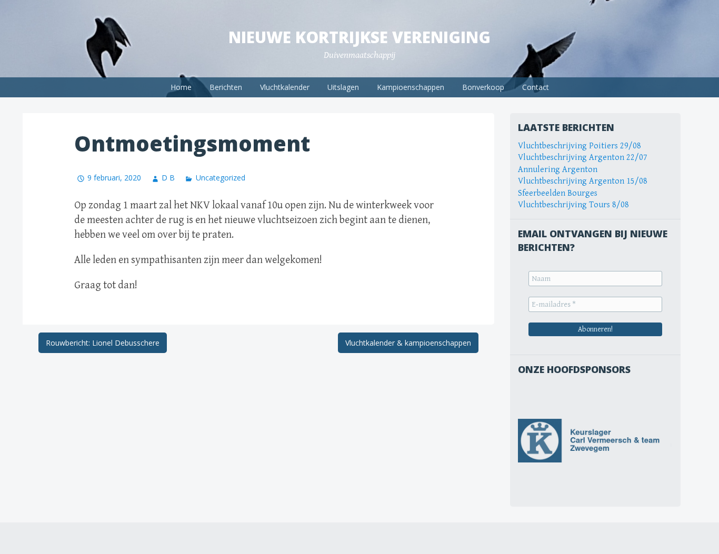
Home (181, 87)
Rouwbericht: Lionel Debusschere (102, 343)
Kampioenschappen (410, 87)
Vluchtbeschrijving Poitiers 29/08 (579, 146)
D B (168, 178)
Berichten (225, 87)
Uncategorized (220, 178)
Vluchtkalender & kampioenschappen (408, 343)
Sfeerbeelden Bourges (557, 193)
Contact (535, 87)
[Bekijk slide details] (595, 440)
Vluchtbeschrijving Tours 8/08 (573, 205)
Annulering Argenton (557, 170)
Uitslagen (343, 87)
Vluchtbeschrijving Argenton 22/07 (582, 158)
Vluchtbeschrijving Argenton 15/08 (582, 181)
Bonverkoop (483, 87)
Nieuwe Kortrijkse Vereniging (359, 37)
